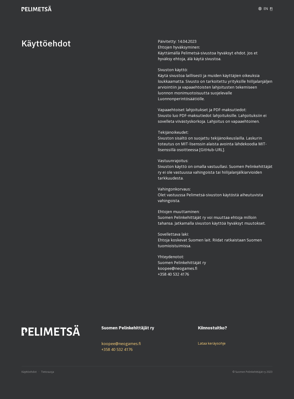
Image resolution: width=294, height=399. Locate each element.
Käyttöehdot (29, 372)
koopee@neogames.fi (121, 343)
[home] (37, 9)
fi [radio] (271, 8)
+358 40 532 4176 (117, 349)
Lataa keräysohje (212, 343)
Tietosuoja (47, 372)
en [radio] (266, 8)
